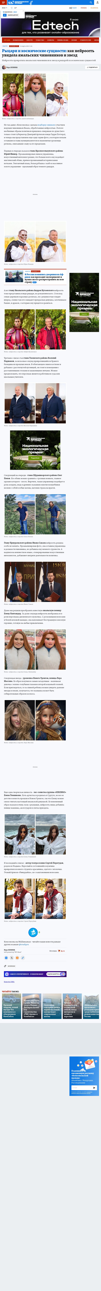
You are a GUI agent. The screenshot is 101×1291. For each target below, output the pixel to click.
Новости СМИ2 (9, 982)
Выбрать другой (13, 15)
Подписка (94, 8)
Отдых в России (85, 40)
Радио (74, 8)
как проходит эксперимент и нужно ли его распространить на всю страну (44, 278)
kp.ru (63, 951)
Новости (30, 40)
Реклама (84, 8)
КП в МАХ (74, 40)
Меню (3, 2)
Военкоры (50, 40)
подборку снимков (46, 124)
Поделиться (93, 67)
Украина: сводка (62, 40)
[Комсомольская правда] (18, 2)
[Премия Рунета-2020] (31, 2)
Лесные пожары (18, 40)
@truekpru (24, 944)
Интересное (11, 966)
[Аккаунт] (97, 2)
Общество (5, 46)
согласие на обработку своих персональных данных (81, 1092)
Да (5, 15)
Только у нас (40, 40)
